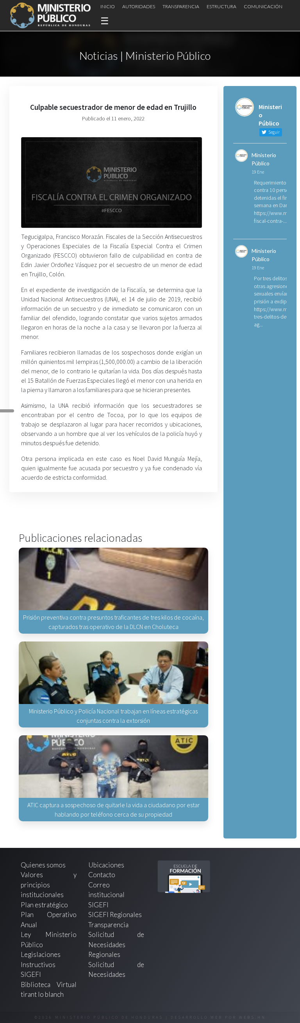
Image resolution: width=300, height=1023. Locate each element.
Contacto (101, 875)
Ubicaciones (106, 865)
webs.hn (252, 1017)
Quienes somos (43, 865)
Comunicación (263, 6)
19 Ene (258, 172)
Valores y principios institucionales (49, 885)
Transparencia (180, 6)
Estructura (221, 6)
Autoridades (138, 6)
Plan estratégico (45, 905)
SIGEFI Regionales (115, 914)
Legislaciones (41, 954)
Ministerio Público (264, 159)
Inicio (107, 6)
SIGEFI (98, 905)
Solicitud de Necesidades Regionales (116, 944)
